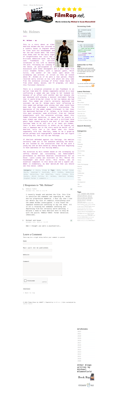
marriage (79, 213)
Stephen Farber (30, 178)
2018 (89, 200)
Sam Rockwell (91, 217)
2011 (84, 196)
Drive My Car (81, 113)
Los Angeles (89, 211)
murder (85, 215)
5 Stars (79, 139)
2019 (79, 202)
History (79, 160)
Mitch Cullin (37, 176)
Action (79, 142)
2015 (90, 198)
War (79, 184)
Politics (79, 171)
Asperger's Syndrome (40, 172)
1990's (79, 194)
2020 (84, 202)
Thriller (79, 180)
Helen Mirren (89, 208)
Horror (79, 162)
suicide (88, 218)
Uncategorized (81, 182)
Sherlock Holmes (66, 176)
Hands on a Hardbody (83, 104)
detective (34, 174)
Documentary (81, 151)
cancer (89, 204)
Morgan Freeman (80, 215)
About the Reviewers (36, 5)
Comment (26, 261)
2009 (91, 194)
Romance (80, 175)
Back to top (30, 293)
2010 (79, 196)
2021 (79, 334)
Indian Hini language (83, 164)
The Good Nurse (82, 96)
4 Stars (79, 137)
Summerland (81, 107)
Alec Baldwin (88, 202)
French (86, 206)
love (94, 211)
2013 (79, 198)
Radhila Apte (81, 173)
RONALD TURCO (31, 189)
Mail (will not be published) (35, 248)
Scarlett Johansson (81, 218)
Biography (80, 144)
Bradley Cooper (84, 204)
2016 (79, 200)
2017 (84, 200)
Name (25, 241)
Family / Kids (81, 155)
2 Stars (79, 133)
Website (26, 255)
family (82, 206)
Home (25, 5)
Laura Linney (61, 174)
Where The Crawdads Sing (85, 93)
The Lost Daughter (82, 118)
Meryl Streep (90, 213)
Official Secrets (82, 98)
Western (80, 186)
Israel (84, 209)
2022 (79, 331)
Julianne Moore (81, 211)
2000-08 (85, 194)
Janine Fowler (28, 304)
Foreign (80, 157)
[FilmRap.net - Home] (59, 23)
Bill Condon (57, 172)
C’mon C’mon (81, 109)
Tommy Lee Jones (84, 220)
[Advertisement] (86, 250)
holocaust (80, 209)
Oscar (90, 215)
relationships (84, 217)
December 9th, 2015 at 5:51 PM (36, 191)
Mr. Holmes (31, 32)
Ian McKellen (47, 174)
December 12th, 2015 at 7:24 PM (37, 222)
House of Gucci (82, 111)
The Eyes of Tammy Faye (84, 120)
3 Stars (79, 135)
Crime (79, 148)
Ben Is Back (81, 102)
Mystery (80, 168)
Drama (79, 153)
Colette (79, 100)
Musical (80, 166)
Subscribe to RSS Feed (85, 86)
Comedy (80, 146)
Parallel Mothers (82, 116)
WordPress (57, 302)
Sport (79, 177)
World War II (91, 220)
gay (90, 206)
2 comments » (42, 178)
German (83, 208)
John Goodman (89, 209)
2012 (90, 196)
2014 (84, 198)
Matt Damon (84, 213)
